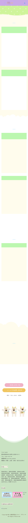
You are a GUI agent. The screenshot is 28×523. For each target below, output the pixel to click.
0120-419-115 (14, 385)
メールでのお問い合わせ (14, 390)
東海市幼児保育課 (12, 348)
